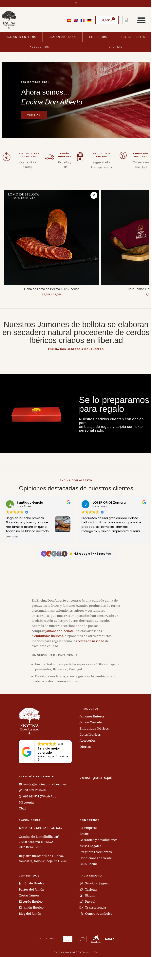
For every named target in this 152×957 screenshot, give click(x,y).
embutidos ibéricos (48, 636)
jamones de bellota (59, 631)
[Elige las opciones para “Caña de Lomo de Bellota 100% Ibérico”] (93, 195)
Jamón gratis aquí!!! (97, 777)
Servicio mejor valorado (49, 750)
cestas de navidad (91, 641)
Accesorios (39, 46)
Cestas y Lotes (133, 37)
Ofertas (115, 46)
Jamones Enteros (21, 37)
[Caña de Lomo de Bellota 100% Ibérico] (51, 237)
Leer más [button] (12, 536)
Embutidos (98, 37)
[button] (141, 20)
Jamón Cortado (62, 37)
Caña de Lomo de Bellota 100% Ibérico (51, 289)
